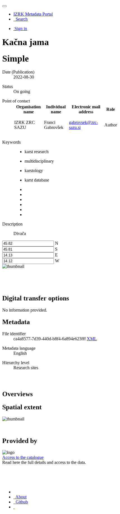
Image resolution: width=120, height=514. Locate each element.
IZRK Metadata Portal (33, 14)
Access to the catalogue (23, 457)
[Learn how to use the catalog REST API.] (14, 507)
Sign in (21, 28)
